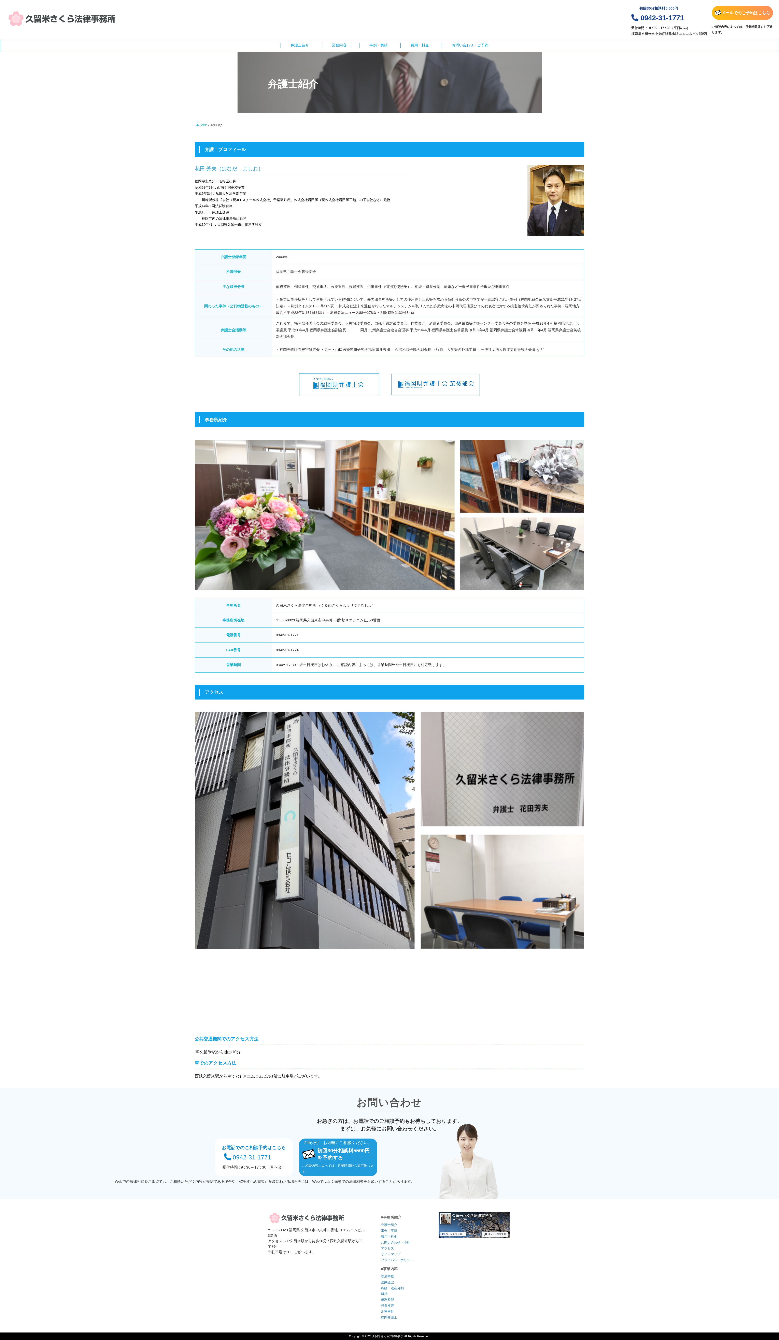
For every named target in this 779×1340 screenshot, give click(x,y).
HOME (203, 125)
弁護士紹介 (300, 45)
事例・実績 (378, 45)
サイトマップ (390, 1254)
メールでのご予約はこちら (745, 13)
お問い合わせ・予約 (395, 1242)
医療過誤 (387, 1282)
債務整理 (387, 1299)
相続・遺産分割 (392, 1288)
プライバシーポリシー (397, 1260)
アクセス (387, 1248)
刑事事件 (387, 1311)
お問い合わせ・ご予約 (470, 45)
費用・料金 (420, 45)
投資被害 (387, 1305)
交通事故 (387, 1276)
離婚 (384, 1294)
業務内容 (339, 45)
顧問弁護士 (389, 1317)
